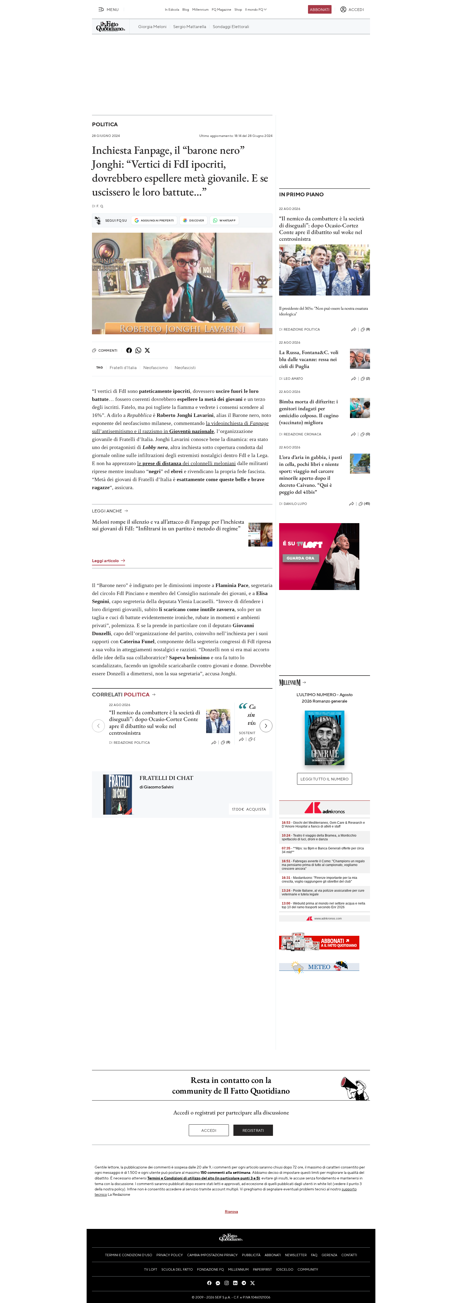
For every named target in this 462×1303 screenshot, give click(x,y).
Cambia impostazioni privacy (212, 1255)
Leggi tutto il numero (324, 778)
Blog (185, 9)
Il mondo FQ (254, 9)
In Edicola (172, 9)
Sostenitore (251, 733)
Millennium (200, 9)
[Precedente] (98, 725)
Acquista (249, 809)
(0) (368, 434)
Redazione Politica (129, 743)
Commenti (107, 350)
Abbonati (319, 9)
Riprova (231, 1211)
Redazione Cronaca (300, 434)
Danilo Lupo (293, 504)
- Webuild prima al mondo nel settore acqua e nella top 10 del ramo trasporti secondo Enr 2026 (323, 905)
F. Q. (98, 206)
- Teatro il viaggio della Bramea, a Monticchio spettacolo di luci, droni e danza (319, 837)
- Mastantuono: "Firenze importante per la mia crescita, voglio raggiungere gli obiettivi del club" (319, 879)
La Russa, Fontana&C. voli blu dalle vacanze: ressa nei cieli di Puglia (308, 359)
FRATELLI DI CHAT (166, 778)
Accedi (209, 1130)
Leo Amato (291, 379)
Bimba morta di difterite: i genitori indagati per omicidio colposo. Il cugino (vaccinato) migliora (308, 412)
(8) (228, 742)
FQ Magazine (221, 9)
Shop (238, 9)
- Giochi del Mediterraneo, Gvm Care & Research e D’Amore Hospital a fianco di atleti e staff (323, 824)
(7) (255, 739)
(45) (367, 503)
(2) (368, 378)
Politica (105, 124)
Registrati (253, 1130)
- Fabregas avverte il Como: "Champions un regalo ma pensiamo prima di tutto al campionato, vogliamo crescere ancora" (323, 865)
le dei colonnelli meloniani (186, 463)
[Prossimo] (266, 725)
